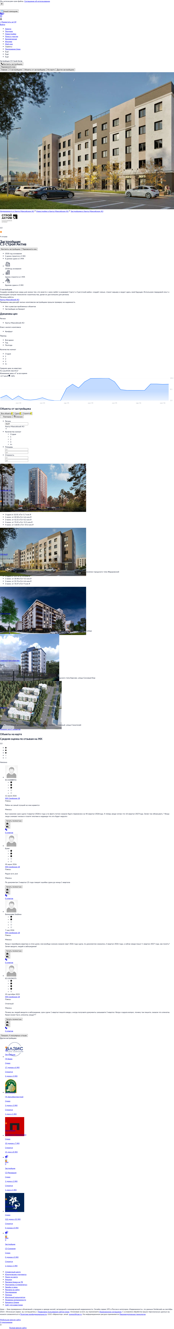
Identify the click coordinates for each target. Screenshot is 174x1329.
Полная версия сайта (17, 1327)
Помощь (8, 1294)
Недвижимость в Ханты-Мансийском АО (17, 211)
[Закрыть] (2, 4)
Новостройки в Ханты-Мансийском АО (52, 211)
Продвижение (11, 1292)
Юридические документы (15, 1274)
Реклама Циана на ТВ (14, 1282)
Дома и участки (11, 36)
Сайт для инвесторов (14, 1305)
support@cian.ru (75, 1314)
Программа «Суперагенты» (16, 1284)
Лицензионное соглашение (110, 1311)
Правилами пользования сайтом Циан (53, 1311)
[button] (89, 323)
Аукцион (8, 1279)
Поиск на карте (11, 1277)
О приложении (6, 1322)
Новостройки (10, 34)
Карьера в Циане (12, 1302)
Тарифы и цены (11, 1287)
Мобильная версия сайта (10, 1319)
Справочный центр (13, 1272)
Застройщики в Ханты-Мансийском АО (87, 211)
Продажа (9, 31)
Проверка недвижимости (15, 1300)
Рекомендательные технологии (133, 1314)
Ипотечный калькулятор (15, 1297)
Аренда (8, 29)
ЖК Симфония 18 (12, 798)
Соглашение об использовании (37, 1)
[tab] (4, 69)
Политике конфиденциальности (33, 1314)
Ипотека (8, 41)
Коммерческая (11, 39)
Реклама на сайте (12, 1289)
